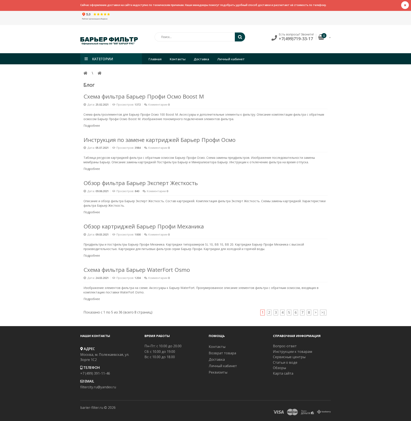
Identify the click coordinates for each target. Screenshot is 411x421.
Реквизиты (218, 372)
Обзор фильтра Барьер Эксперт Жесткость (140, 183)
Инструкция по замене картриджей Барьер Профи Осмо (159, 140)
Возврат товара (222, 353)
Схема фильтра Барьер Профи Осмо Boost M (143, 96)
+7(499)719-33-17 (296, 38)
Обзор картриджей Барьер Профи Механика (143, 226)
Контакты (217, 346)
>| (323, 312)
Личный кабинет (223, 366)
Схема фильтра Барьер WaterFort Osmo (136, 270)
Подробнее (92, 126)
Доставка (217, 359)
